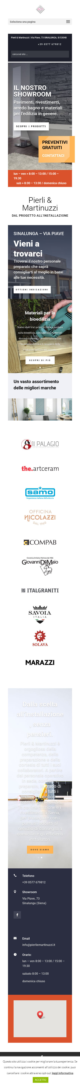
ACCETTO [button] (40, 1079)
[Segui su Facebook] (17, 915)
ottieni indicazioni (32, 290)
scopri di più (40, 360)
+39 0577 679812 (50, 44)
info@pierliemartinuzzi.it (38, 945)
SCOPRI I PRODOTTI (31, 126)
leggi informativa (62, 1073)
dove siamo (40, 850)
